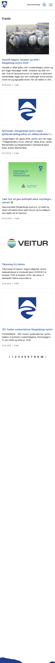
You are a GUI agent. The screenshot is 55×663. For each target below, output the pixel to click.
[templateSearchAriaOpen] (44, 5)
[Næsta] (45, 357)
